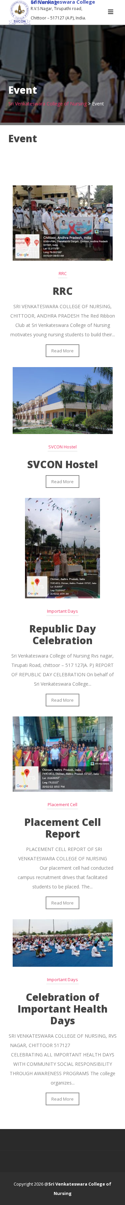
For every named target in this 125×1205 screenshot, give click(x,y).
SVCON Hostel (62, 447)
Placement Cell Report (62, 828)
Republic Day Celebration (62, 634)
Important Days (62, 611)
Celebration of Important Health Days (63, 1008)
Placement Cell (62, 804)
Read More (62, 351)
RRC (63, 273)
